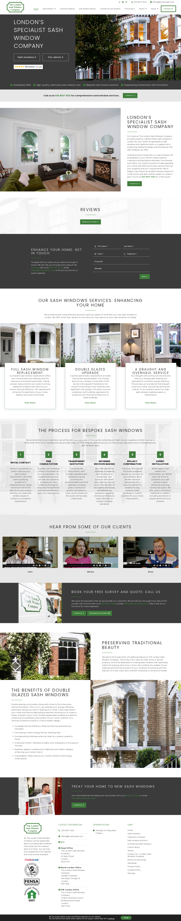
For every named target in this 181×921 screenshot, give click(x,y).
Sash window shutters (138, 840)
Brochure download (137, 860)
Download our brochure (98, 613)
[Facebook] (123, 2)
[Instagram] (126, 2)
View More (30, 403)
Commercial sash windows (139, 844)
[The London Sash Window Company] (15, 7)
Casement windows (136, 837)
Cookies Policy (134, 870)
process (35, 268)
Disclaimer (132, 863)
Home (130, 830)
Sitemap (131, 873)
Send (144, 276)
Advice (131, 851)
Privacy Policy (134, 867)
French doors (134, 847)
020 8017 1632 (67, 831)
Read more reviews (89, 222)
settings (111, 919)
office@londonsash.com (43, 270)
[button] (28, 67)
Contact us (129, 95)
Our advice (54, 57)
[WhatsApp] (119, 2)
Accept (126, 918)
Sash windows (26, 57)
